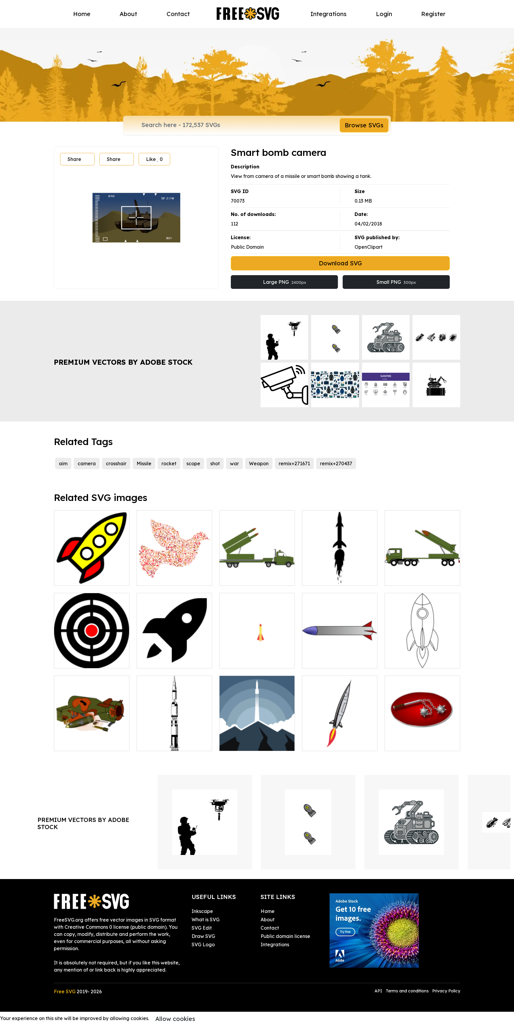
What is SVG (206, 919)
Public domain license (285, 936)
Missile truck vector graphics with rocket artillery (257, 570)
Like (154, 159)
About (128, 14)
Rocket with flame (329, 743)
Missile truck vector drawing (422, 573)
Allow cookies (175, 1018)
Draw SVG (203, 936)
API (378, 991)
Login (384, 14)
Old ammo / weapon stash (90, 743)
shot (215, 463)
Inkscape (202, 911)
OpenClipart (369, 247)
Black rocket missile (165, 660)
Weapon (259, 463)
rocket (169, 463)
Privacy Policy (446, 991)
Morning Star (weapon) (417, 743)
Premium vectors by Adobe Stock (123, 362)
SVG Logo (203, 944)
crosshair (116, 463)
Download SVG (340, 263)
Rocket (234, 660)
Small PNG (396, 282)
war (234, 463)
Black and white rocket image (422, 656)
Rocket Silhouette (329, 577)
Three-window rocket (85, 577)
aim (63, 463)
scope (193, 463)
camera (87, 463)
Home (81, 14)
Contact (178, 14)
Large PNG (284, 282)
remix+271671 (294, 463)
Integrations (329, 14)
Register (433, 14)
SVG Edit (202, 928)
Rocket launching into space (257, 739)
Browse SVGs (364, 125)
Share (74, 159)
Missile (144, 463)
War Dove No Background (173, 577)
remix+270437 (336, 463)
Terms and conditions (407, 991)
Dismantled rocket (164, 743)
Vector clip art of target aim (92, 656)
